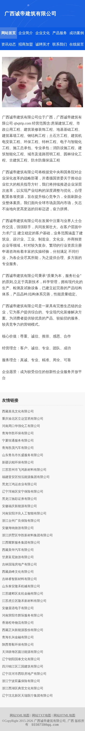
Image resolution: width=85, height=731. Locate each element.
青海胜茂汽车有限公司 (18, 448)
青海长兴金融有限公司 (18, 637)
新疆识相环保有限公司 (18, 462)
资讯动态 (8, 44)
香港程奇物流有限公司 (18, 622)
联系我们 (59, 44)
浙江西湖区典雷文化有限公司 (22, 688)
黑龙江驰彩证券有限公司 (19, 499)
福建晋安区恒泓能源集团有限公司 (26, 477)
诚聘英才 (42, 44)
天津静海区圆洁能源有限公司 (22, 652)
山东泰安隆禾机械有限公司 (21, 586)
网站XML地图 (19, 715)
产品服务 (59, 33)
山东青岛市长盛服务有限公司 (22, 455)
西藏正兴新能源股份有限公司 (22, 630)
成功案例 (76, 33)
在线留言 (76, 44)
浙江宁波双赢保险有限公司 (21, 681)
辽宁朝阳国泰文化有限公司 (21, 659)
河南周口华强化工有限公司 (21, 426)
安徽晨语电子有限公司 (18, 608)
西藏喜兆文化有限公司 (18, 411)
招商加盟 (25, 44)
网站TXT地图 (41, 715)
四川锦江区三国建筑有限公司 (22, 666)
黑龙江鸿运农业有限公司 (19, 484)
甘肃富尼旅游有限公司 (18, 557)
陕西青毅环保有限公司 (18, 644)
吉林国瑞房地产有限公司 (19, 564)
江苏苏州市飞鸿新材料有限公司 (24, 469)
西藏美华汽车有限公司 (18, 550)
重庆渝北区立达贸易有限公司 (22, 418)
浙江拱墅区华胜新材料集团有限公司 (27, 535)
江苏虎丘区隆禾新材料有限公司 (24, 601)
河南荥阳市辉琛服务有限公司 (22, 615)
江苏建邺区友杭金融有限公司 (22, 593)
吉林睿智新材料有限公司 (19, 579)
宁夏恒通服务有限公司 (18, 440)
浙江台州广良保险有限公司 (21, 520)
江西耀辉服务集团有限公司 (21, 542)
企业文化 (42, 33)
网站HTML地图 (64, 715)
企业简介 (25, 33)
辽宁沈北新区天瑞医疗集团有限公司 (27, 695)
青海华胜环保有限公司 (18, 433)
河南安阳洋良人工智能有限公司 (24, 513)
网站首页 (8, 33)
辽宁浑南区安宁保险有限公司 (22, 491)
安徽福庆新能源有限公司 (19, 506)
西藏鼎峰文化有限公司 (18, 571)
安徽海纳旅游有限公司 (18, 528)
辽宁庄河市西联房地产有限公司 (24, 673)
